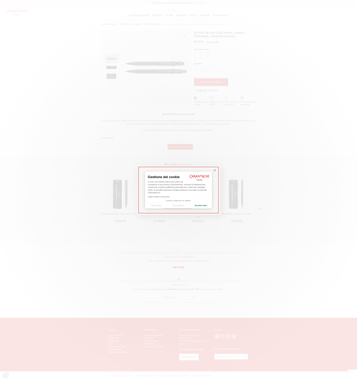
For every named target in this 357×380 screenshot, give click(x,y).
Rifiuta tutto (156, 205)
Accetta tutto (201, 205)
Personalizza (178, 205)
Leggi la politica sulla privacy (159, 197)
